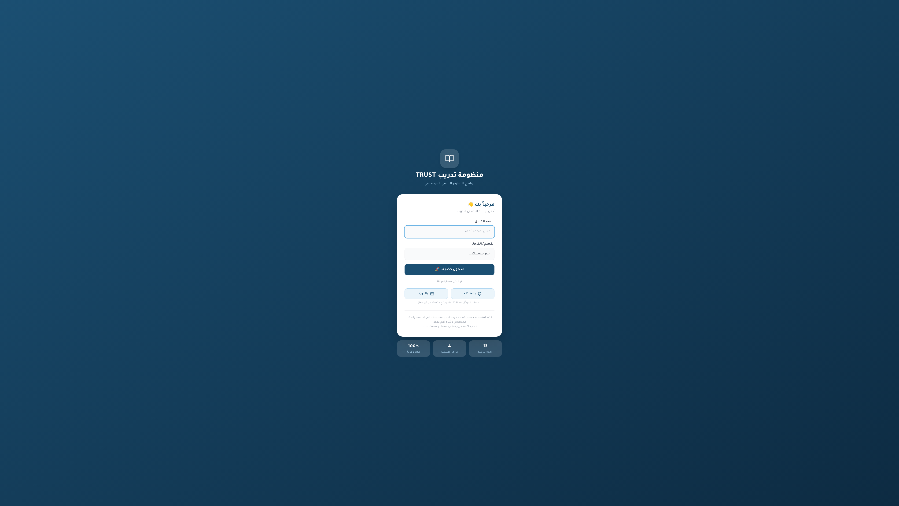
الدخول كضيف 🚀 (449, 270)
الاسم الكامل (484, 221)
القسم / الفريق (483, 244)
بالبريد (423, 293)
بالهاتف (470, 293)
